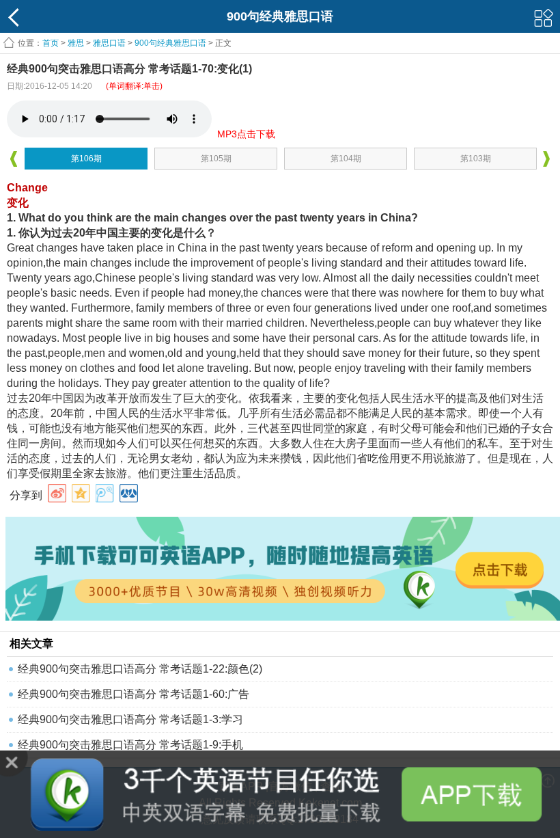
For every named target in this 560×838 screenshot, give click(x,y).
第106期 (86, 158)
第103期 (475, 158)
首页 (50, 43)
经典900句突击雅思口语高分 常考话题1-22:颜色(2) (140, 669)
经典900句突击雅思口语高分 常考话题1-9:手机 (130, 745)
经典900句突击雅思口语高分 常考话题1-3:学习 (130, 719)
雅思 (76, 43)
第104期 (346, 158)
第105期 (216, 158)
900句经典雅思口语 (170, 43)
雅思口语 (109, 43)
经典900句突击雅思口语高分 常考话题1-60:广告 (133, 694)
